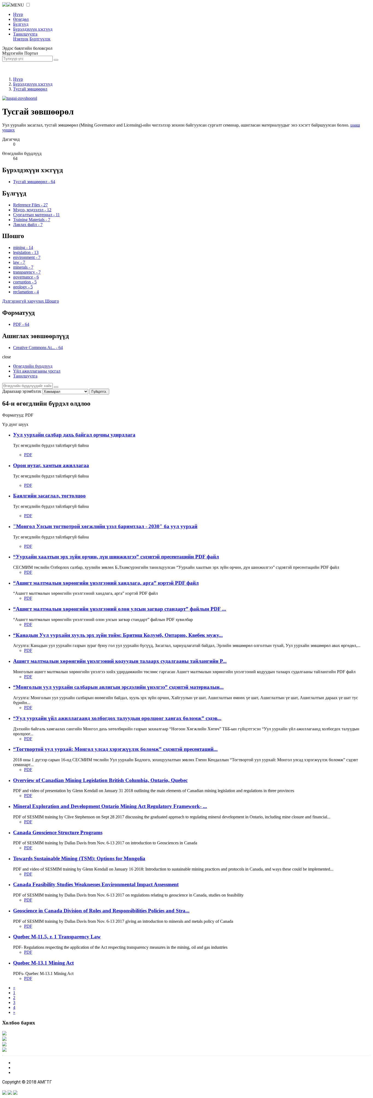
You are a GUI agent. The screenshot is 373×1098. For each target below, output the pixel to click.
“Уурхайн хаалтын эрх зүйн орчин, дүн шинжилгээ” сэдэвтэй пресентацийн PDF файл (116, 557)
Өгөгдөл (21, 19)
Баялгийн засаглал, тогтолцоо (49, 496)
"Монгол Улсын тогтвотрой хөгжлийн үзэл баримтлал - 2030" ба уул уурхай (105, 526)
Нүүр (18, 14)
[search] (56, 387)
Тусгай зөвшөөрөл (30, 89)
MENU (17, 5)
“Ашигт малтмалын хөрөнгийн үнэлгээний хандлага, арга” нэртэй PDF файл (106, 583)
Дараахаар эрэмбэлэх (21, 391)
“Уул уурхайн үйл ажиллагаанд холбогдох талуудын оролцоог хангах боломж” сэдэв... (117, 718)
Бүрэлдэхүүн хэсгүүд (32, 29)
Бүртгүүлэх (40, 39)
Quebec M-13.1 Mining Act (43, 963)
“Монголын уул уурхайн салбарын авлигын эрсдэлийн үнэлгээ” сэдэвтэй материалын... (118, 687)
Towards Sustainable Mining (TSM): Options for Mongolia (79, 858)
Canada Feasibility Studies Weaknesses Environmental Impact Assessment (96, 884)
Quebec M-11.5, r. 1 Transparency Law (57, 936)
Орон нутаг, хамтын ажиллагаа (51, 465)
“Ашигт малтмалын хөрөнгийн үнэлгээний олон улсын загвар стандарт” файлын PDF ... (119, 609)
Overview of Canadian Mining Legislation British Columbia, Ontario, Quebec (100, 780)
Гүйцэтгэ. (99, 392)
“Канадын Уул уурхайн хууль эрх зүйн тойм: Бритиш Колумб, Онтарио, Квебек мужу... (118, 635)
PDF (28, 454)
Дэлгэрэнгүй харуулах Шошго (30, 301)
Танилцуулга (25, 34)
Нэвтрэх (20, 39)
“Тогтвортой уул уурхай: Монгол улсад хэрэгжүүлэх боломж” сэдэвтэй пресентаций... (115, 749)
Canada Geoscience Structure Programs (57, 832)
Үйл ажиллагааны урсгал (36, 371)
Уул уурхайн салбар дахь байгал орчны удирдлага (74, 435)
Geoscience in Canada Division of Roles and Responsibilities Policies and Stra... (101, 910)
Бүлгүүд (20, 24)
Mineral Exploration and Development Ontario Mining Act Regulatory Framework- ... (110, 806)
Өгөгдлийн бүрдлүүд (32, 366)
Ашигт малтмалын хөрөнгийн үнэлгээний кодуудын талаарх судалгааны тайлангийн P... (120, 661)
